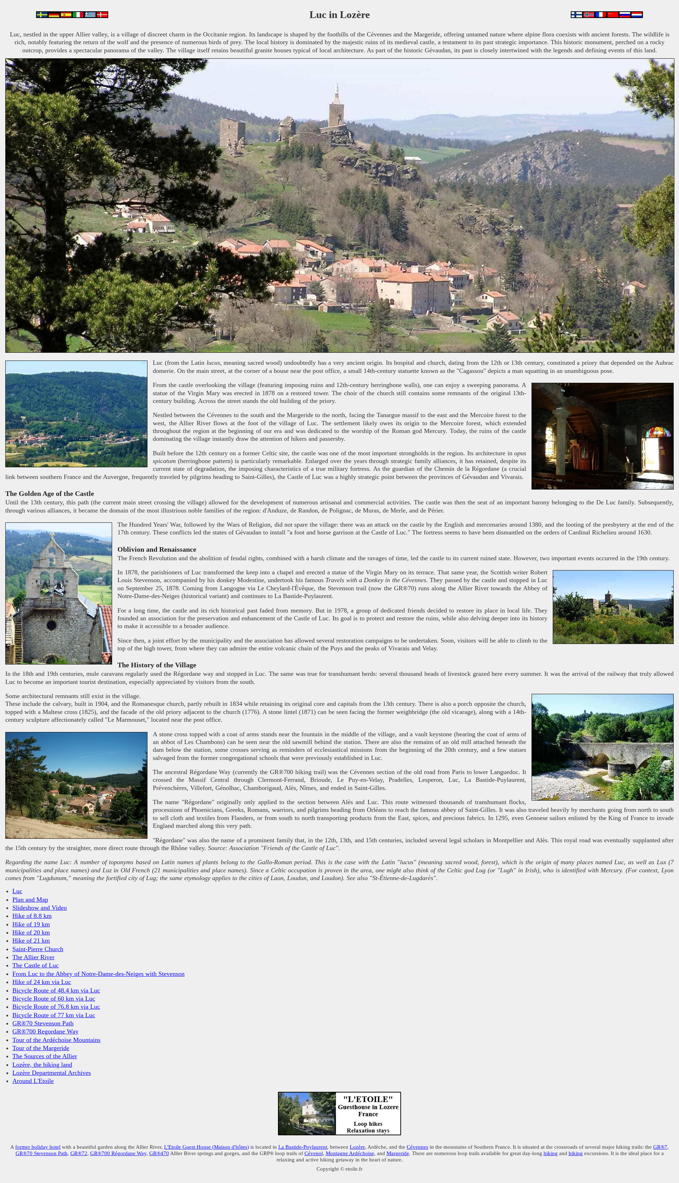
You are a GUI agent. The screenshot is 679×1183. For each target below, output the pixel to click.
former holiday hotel (37, 1147)
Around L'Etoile (33, 1080)
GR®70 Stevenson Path (43, 1023)
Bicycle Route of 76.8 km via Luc (56, 1006)
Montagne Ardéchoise (350, 1153)
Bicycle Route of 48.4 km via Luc (56, 990)
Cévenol (313, 1153)
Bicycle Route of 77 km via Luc (53, 1015)
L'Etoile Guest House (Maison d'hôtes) (206, 1147)
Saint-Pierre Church (37, 949)
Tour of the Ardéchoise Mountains (56, 1039)
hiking (551, 1153)
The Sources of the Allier (44, 1056)
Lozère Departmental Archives (51, 1072)
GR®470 (159, 1153)
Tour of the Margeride (40, 1048)
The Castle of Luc (35, 965)
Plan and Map (30, 899)
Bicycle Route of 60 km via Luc (53, 998)
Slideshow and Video (39, 907)
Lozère (357, 1147)
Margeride (398, 1153)
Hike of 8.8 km (32, 915)
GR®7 (660, 1147)
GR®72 (78, 1153)
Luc (17, 891)
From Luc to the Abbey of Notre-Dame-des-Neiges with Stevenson (98, 973)
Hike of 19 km (31, 924)
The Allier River (33, 957)
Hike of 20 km (31, 932)
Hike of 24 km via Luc (41, 981)
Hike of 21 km (31, 940)
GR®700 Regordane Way (45, 1031)
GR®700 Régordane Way (118, 1153)
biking (576, 1153)
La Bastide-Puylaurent (302, 1147)
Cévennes (417, 1147)
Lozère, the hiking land (42, 1064)
